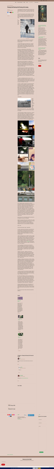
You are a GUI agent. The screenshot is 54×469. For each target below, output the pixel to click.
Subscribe (3, 464)
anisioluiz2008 (21, 375)
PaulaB (21, 367)
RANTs (24, 2)
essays (8, 5)
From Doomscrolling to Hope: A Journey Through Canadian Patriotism (42, 49)
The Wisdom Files (11, 5)
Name (40, 419)
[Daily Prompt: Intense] (20, 299)
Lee (20, 358)
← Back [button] (39, 414)
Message (39, 426)
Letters (27, 2)
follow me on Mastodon (10, 454)
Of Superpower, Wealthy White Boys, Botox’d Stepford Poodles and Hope (42, 26)
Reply (18, 364)
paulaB (18, 414)
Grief (8, 10)
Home (15, 2)
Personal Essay (11, 10)
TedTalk (28, 241)
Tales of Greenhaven (19, 2)
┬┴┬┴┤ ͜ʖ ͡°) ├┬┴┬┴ (31, 2)
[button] (23, 127)
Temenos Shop (36, 2)
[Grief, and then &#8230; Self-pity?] (20, 335)
